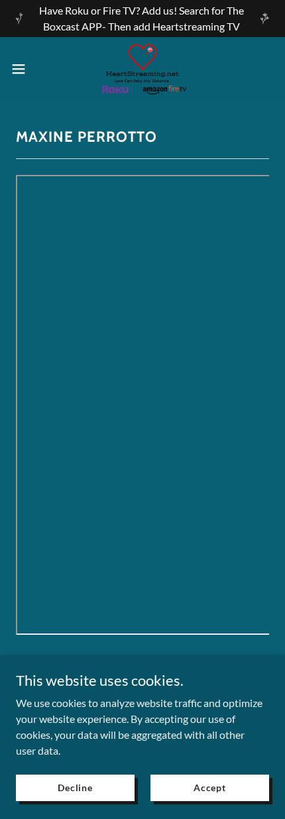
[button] (25, 69)
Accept (210, 787)
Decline (75, 787)
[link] (142, 68)
